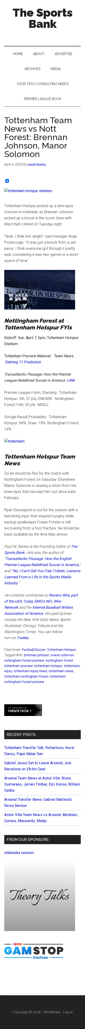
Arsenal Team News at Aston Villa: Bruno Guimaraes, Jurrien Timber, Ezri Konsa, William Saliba (42, 784)
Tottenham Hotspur (61, 650)
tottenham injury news (30, 671)
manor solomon (62, 655)
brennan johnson (36, 655)
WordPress (51, 1012)
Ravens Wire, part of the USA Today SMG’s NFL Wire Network (41, 601)
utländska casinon (19, 852)
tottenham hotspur (48, 666)
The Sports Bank (43, 18)
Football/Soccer (34, 650)
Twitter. (23, 638)
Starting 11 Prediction (23, 362)
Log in (68, 1012)
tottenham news (61, 671)
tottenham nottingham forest (26, 676)
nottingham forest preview (24, 660)
